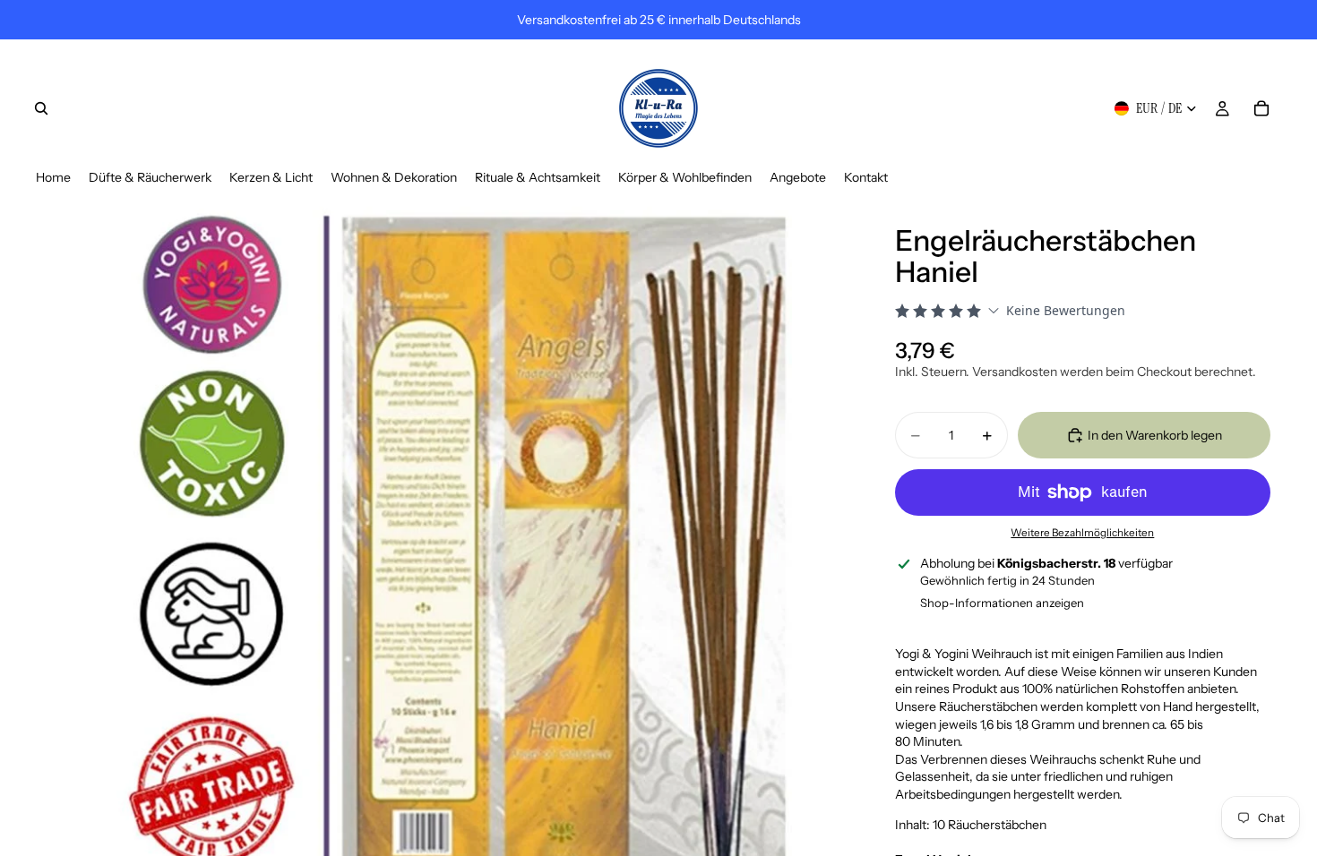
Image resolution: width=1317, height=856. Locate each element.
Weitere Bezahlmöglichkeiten (1082, 532)
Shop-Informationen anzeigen (1002, 602)
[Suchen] (41, 108)
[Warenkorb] (1261, 108)
